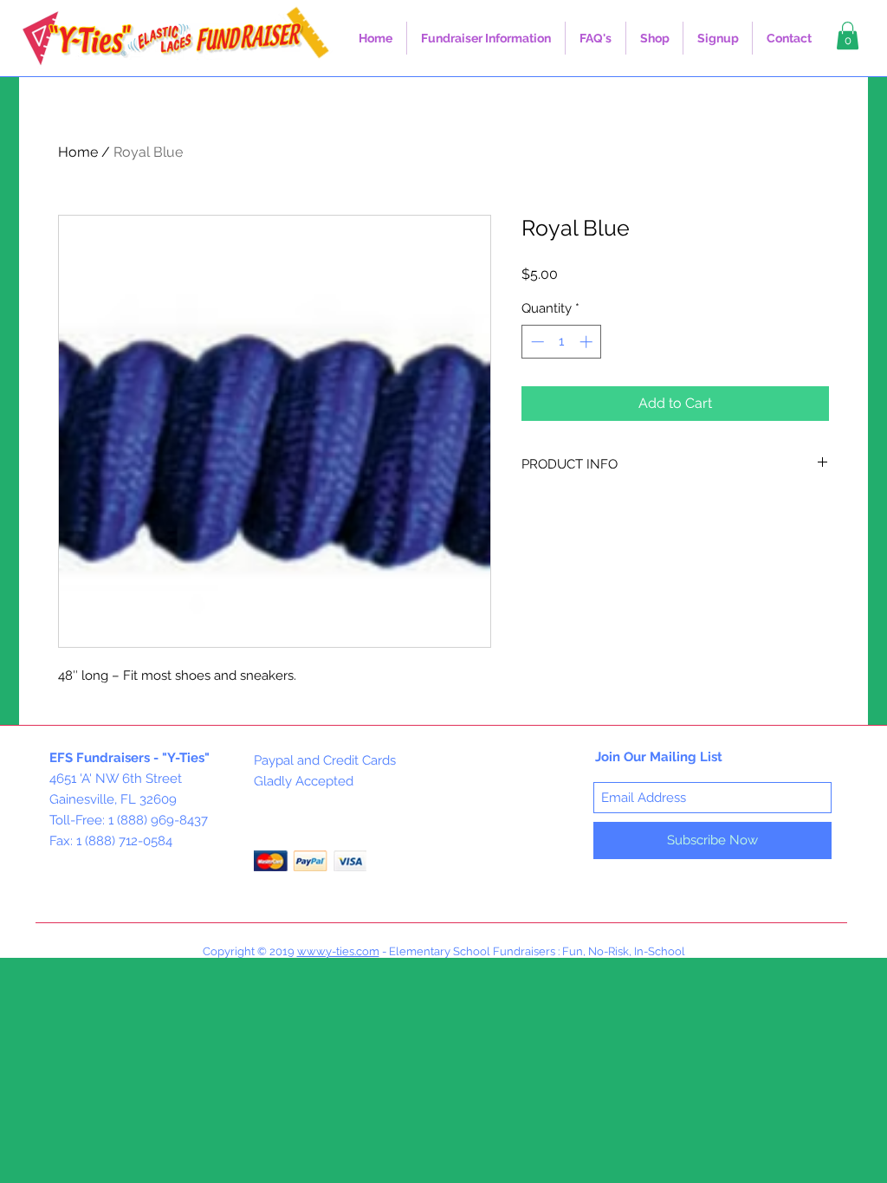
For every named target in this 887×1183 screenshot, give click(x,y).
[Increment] (587, 342)
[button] (486, 38)
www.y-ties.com (338, 951)
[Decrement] (535, 342)
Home (78, 152)
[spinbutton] (561, 342)
